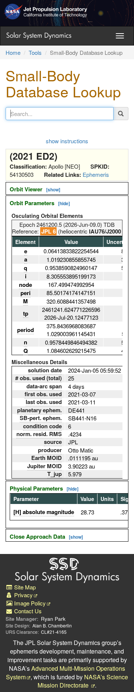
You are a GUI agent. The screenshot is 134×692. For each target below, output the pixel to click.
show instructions (67, 141)
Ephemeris (96, 174)
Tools (35, 52)
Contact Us (27, 611)
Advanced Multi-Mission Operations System (65, 672)
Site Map (24, 587)
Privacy (23, 595)
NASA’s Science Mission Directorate (83, 681)
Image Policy (29, 603)
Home (13, 52)
